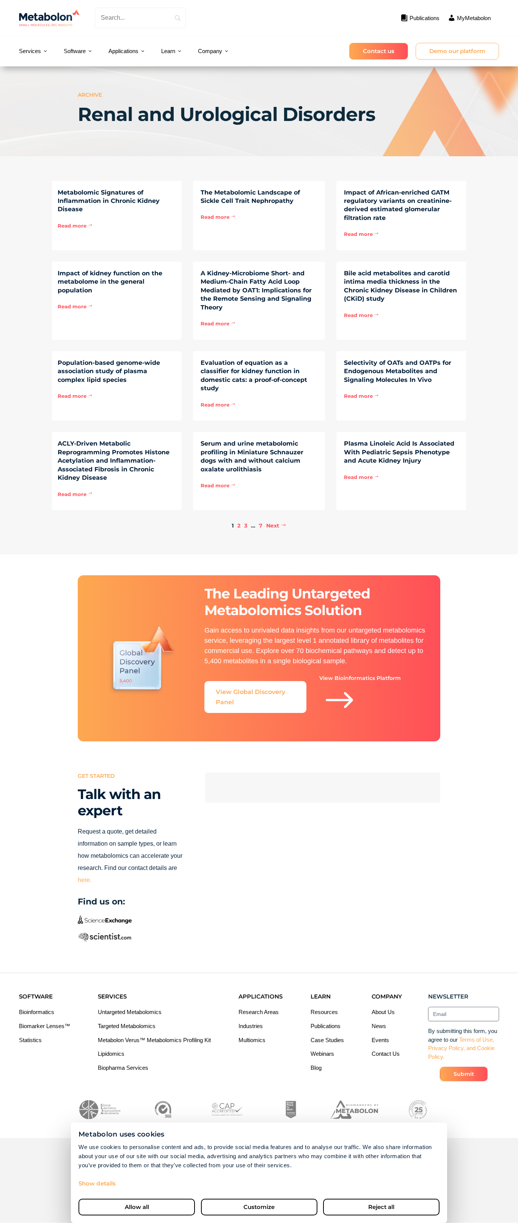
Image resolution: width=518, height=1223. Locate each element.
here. (84, 880)
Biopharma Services (123, 1067)
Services (30, 51)
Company (210, 51)
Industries (251, 1026)
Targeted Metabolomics (126, 1026)
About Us (383, 1012)
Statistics (30, 1040)
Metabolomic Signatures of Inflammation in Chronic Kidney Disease (109, 201)
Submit (464, 1074)
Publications (326, 1026)
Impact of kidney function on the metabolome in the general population (110, 282)
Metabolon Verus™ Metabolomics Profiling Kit (154, 1040)
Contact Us (386, 1053)
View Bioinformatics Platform (360, 697)
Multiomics (252, 1040)
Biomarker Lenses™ (44, 1026)
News (379, 1026)
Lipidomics (111, 1053)
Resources (324, 1012)
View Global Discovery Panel (250, 697)
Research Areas (259, 1012)
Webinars (322, 1053)
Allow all (137, 1206)
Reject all (381, 1206)
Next (272, 525)
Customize (259, 1206)
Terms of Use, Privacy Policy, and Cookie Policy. (461, 1048)
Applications (123, 51)
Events (380, 1040)
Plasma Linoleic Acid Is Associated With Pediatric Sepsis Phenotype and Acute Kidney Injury (399, 452)
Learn (168, 51)
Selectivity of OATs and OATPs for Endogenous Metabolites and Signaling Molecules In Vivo (397, 371)
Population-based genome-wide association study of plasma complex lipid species (109, 371)
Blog (316, 1067)
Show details (97, 1183)
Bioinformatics (36, 1012)
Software (75, 51)
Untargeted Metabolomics (130, 1012)
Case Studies (327, 1040)
